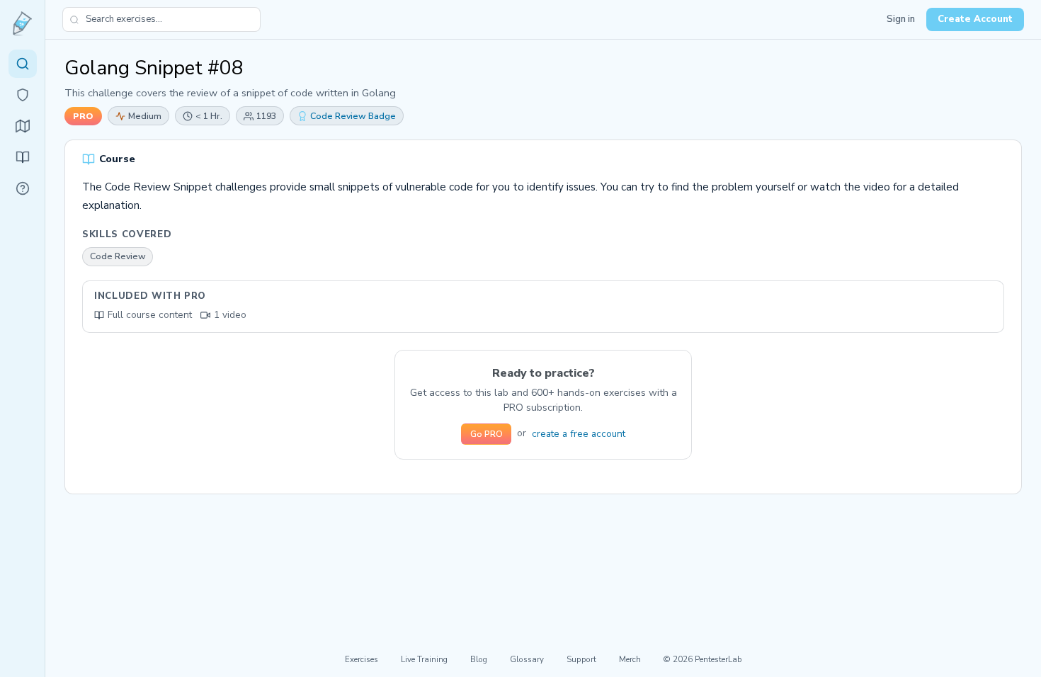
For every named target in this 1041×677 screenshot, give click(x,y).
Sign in (901, 19)
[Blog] (22, 157)
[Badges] (22, 95)
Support (581, 659)
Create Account (975, 19)
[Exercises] (22, 64)
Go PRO (486, 434)
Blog (478, 659)
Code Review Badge (353, 116)
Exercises (361, 659)
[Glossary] (22, 188)
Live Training (424, 659)
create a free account (578, 433)
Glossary (527, 659)
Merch (630, 659)
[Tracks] (22, 126)
